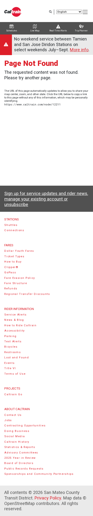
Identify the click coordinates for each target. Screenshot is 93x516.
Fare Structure (15, 283)
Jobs (8, 420)
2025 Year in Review (20, 457)
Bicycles (10, 346)
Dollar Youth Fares (19, 250)
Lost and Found (16, 357)
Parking (10, 336)
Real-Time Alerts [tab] (58, 30)
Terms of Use (15, 373)
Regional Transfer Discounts (27, 294)
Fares (8, 245)
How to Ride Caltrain (20, 325)
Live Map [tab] (34, 30)
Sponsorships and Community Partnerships (39, 474)
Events (9, 363)
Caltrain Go (13, 394)
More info (79, 49)
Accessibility (14, 330)
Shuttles (10, 225)
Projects (12, 388)
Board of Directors (18, 463)
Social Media (14, 436)
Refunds (10, 288)
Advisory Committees (21, 452)
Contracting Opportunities (25, 425)
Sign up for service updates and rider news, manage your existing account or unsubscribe (46, 199)
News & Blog (14, 319)
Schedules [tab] (11, 30)
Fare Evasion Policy (19, 278)
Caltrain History (16, 441)
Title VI (10, 368)
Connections (14, 230)
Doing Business (17, 431)
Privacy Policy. (48, 497)
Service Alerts (15, 314)
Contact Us (13, 415)
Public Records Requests (24, 468)
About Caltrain (17, 409)
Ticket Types (14, 256)
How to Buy (13, 261)
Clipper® (11, 267)
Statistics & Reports (19, 447)
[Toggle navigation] (85, 12)
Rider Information (19, 309)
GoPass (10, 272)
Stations (11, 219)
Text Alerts (13, 341)
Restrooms (12, 352)
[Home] (13, 11)
